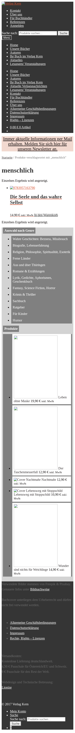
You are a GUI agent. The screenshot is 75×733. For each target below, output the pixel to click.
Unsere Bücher (20, 49)
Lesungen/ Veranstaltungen (28, 64)
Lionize (7, 687)
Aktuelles (16, 60)
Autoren (15, 52)
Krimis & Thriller (24, 294)
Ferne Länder (21, 258)
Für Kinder (20, 314)
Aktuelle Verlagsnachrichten (28, 86)
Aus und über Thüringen (29, 265)
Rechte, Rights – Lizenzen (27, 638)
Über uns (16, 14)
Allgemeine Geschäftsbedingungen (33, 108)
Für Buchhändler (21, 18)
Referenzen (17, 22)
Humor (17, 320)
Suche (14, 715)
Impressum (17, 116)
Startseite (7, 157)
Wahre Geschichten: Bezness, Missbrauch (40, 239)
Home (14, 45)
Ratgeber (19, 307)
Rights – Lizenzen (22, 120)
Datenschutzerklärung (24, 112)
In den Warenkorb (46, 215)
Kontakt (15, 10)
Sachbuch (19, 301)
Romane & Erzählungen (29, 271)
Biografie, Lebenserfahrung (31, 245)
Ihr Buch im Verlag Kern (26, 56)
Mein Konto (18, 711)
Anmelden (17, 25)
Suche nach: (10, 33)
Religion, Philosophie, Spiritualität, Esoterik (41, 252)
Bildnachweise (40, 589)
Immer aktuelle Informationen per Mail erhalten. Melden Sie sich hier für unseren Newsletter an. (37, 143)
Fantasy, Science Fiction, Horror (34, 288)
